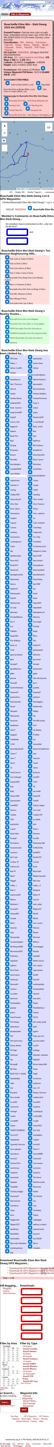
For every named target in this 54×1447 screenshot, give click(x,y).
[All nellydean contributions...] (7, 960)
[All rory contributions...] (7, 1088)
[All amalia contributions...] (7, 393)
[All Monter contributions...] (30, 932)
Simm (19, 47)
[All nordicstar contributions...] (7, 979)
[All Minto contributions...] (7, 923)
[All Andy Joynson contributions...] (7, 407)
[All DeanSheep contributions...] (30, 579)
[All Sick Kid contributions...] (30, 1130)
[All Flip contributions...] (30, 640)
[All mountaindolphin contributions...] (7, 942)
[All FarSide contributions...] (30, 626)
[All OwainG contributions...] (30, 993)
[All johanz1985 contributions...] (7, 796)
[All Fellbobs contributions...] (7, 631)
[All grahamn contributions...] (30, 697)
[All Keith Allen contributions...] (7, 833)
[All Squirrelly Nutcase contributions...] (7, 1144)
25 (4, 1361)
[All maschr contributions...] (30, 899)
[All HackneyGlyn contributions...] (7, 701)
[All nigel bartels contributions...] (30, 970)
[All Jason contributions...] (7, 763)
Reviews (44, 1419)
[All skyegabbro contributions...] (30, 1135)
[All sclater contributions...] (7, 1116)
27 (13, 1361)
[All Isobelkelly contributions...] (7, 739)
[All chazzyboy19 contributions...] (7, 499)
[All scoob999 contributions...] (7, 1120)
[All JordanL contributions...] (7, 814)
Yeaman (8, 50)
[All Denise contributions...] (7, 584)
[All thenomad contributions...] (30, 1186)
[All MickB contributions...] (30, 913)
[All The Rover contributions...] (30, 1177)
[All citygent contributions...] (7, 518)
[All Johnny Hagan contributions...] (30, 805)
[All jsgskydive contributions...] (7, 824)
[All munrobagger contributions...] (30, 946)
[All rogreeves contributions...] (30, 1083)
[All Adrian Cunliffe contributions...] (7, 368)
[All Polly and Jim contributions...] (30, 1036)
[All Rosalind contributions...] (7, 1092)
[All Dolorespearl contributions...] (7, 593)
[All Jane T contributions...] (7, 758)
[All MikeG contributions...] (30, 918)
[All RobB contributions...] (30, 1073)
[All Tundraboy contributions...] (30, 1210)
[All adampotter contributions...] (30, 358)
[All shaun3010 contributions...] (30, 1125)
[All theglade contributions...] (7, 1182)
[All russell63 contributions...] (30, 1102)
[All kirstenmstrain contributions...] (7, 847)
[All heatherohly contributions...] (30, 706)
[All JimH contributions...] (30, 781)
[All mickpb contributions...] (7, 918)
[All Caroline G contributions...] (7, 485)
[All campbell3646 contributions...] (7, 469)
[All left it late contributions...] (7, 857)
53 (13, 1383)
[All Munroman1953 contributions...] (7, 951)
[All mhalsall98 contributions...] (7, 913)
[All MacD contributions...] (7, 876)
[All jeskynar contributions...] (30, 772)
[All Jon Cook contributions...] (30, 810)
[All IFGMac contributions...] (30, 734)
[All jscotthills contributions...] (30, 819)
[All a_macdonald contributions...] (30, 422)
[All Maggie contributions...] (7, 880)
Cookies (34, 1421)
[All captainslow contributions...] (7, 480)
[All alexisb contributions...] (7, 389)
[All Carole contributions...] (30, 480)
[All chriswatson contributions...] (7, 513)
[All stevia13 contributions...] (7, 1158)
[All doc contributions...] (30, 588)
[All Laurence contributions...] (7, 852)
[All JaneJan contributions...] (30, 758)
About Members (9, 1293)
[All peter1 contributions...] (7, 1012)
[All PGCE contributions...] (30, 1017)
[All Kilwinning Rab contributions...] (30, 843)
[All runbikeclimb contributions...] (30, 1097)
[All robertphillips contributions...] (7, 1078)
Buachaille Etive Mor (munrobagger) (23, 319)
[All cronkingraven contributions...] (7, 541)
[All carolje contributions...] (30, 485)
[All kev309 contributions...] (30, 838)
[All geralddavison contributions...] (7, 668)
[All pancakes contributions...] (30, 998)
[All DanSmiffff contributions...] (30, 555)
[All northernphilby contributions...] (30, 984)
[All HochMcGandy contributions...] (30, 720)
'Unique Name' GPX (31, 1300)
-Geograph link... (36, 110)
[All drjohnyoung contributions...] (7, 603)
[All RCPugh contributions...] (7, 1050)
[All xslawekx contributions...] (30, 1248)
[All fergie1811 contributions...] (7, 635)
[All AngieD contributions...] (7, 417)
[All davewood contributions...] (7, 570)
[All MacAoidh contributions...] (30, 871)
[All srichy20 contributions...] (30, 1144)
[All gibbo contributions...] (7, 673)
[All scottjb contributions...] (30, 1120)
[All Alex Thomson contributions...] (7, 384)
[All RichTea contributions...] (7, 1069)
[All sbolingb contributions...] (7, 1111)
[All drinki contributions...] (30, 598)
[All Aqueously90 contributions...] (30, 417)
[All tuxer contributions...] (7, 1215)
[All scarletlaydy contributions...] (30, 1111)
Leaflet (22, 189)
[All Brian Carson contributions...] (30, 459)
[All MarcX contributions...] (7, 890)
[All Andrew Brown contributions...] (7, 398)
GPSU (25, 1309)
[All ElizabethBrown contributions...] (7, 617)
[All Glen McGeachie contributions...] (30, 678)
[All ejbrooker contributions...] (7, 612)
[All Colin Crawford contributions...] (30, 522)
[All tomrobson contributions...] (7, 1205)
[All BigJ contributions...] (7, 440)
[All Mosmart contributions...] (30, 937)
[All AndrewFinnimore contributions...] (30, 398)
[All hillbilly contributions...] (30, 711)
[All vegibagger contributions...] (30, 1219)
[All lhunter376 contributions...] (30, 857)
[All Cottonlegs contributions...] (30, 527)
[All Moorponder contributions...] (7, 937)
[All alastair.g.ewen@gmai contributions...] (30, 372)
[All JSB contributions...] (7, 819)
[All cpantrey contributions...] (7, 532)
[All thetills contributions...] (30, 1191)
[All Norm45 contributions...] (30, 979)
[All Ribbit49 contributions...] (30, 1059)
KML (24, 1318)
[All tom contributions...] (30, 1201)
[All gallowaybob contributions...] (30, 650)
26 (8, 1361)
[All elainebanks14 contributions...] (30, 612)
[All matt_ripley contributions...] (30, 904)
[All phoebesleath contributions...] (7, 1031)
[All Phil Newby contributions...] (7, 1022)
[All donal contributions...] (30, 593)
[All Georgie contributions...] (30, 664)
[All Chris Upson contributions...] (7, 508)
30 (4, 1367)
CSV (24, 1336)
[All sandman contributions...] (30, 1106)
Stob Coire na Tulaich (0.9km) (21, 259)
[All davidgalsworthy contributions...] (7, 574)
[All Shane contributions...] (7, 1125)
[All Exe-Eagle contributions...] (30, 621)
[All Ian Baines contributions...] (30, 730)
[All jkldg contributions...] (7, 791)
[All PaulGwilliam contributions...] (7, 1003)
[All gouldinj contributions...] (30, 687)
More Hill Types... (26, 1383)
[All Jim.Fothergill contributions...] (7, 777)
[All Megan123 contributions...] (30, 909)
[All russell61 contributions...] (7, 1102)
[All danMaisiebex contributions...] (7, 555)
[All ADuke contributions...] (30, 368)
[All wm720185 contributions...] (30, 1238)
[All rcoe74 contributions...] (30, 1045)
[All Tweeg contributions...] (30, 1215)
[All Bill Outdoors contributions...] (30, 445)
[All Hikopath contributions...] (7, 711)
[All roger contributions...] (7, 1083)
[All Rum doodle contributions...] (7, 1097)
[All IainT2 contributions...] (7, 730)
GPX (24, 1292)
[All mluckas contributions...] (7, 927)
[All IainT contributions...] (30, 725)
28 (17, 1361)
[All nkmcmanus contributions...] (7, 975)
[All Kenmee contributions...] (30, 833)
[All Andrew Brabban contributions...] (30, 393)
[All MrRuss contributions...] (30, 942)
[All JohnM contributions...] (30, 800)
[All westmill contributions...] (30, 1234)
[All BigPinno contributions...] (30, 440)
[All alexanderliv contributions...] (30, 384)
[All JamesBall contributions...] (30, 744)
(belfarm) (13, 343)
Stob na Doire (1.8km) (18, 264)
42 (8, 1375)
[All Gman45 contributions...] (7, 683)
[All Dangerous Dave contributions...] (30, 551)
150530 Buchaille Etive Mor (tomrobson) (25, 329)
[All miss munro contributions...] (30, 923)
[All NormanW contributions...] (7, 984)
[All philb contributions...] (30, 1026)
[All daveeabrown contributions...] (30, 565)
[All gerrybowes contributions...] (30, 668)
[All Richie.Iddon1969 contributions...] (30, 1064)
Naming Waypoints (27, 1397)
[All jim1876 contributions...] (30, 777)
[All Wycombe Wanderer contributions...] (7, 1243)
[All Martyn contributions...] (7, 899)
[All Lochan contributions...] (30, 862)
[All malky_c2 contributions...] (30, 885)
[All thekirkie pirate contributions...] (30, 1182)
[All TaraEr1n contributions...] (30, 1172)
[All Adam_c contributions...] (7, 363)
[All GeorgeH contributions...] (7, 664)
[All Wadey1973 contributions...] (7, 1224)
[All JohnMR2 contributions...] (7, 805)
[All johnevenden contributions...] (7, 800)
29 (7, 1363)
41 (4, 1375)
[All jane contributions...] (30, 753)
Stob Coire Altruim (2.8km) (20, 268)
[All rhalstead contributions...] (7, 1055)
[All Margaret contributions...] (30, 890)
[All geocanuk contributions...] (30, 659)
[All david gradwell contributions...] (30, 570)
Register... (14, 232)
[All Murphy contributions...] (30, 951)
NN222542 (23, 52)
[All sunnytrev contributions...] (30, 1168)
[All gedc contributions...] (7, 659)
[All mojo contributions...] (7, 932)
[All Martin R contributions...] (30, 894)
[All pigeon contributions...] (30, 1031)
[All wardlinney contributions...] (7, 1229)
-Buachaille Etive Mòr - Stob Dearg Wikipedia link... (29, 101)
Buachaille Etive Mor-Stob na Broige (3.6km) (27, 289)
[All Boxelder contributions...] (7, 459)
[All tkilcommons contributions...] (7, 1201)
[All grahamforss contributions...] (7, 697)
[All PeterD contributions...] (30, 1012)
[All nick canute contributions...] (30, 965)
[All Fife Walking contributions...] (7, 640)
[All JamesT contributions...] (7, 753)
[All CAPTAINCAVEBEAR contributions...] (30, 473)
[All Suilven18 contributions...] (30, 1158)
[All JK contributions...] (30, 786)
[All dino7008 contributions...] (30, 584)
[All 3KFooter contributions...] (7, 358)
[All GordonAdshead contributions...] (7, 687)
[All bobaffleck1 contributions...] (30, 450)
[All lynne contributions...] (30, 866)
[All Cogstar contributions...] (7, 522)
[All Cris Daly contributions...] (30, 537)
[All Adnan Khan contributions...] (30, 363)
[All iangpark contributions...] (7, 734)
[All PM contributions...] (7, 1036)
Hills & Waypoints (20, 14)
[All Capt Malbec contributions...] (7, 473)
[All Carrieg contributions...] (7, 490)
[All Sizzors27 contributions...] (7, 1135)
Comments (36, 1444)
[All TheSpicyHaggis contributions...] (7, 1191)
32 (13, 1367)
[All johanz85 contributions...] (30, 796)
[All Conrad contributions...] (7, 527)
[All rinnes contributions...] (30, 1069)
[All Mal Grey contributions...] (30, 880)
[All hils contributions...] (30, 716)
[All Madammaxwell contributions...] (30, 876)
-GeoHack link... (15, 105)
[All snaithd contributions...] (30, 1139)
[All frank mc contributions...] (7, 645)
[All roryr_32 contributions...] (30, 1088)
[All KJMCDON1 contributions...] (30, 847)
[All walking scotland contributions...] (30, 1224)
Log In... (13, 241)
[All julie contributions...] (30, 824)
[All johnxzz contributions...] (7, 810)
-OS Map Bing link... (36, 105)
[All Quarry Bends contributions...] (7, 1045)
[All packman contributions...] (7, 998)
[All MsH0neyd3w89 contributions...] (7, 946)
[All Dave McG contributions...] (7, 560)
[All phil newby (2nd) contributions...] (30, 1022)
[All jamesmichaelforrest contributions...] (30, 748)
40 (17, 1373)
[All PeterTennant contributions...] (7, 1017)
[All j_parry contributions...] (7, 829)
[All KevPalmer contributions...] (7, 843)
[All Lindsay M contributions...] (7, 862)
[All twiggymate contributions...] (7, 1219)
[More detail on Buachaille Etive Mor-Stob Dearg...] (30, 209)
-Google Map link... (16, 110)
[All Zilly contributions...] (7, 1252)
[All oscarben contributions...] (7, 993)
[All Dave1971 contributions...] (7, 565)
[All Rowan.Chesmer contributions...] (30, 1092)
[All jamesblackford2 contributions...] (7, 748)
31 (8, 1367)
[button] (28, 154)
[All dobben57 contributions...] (7, 588)
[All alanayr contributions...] (7, 372)
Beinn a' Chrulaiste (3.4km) (20, 285)
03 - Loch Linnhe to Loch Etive (29, 57)
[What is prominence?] (43, 69)
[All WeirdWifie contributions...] (7, 1234)
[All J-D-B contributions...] (7, 744)
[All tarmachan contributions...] (7, 1177)
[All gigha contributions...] (30, 673)
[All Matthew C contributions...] (7, 904)
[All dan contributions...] (7, 551)
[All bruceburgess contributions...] (7, 464)
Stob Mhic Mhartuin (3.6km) (20, 294)
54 (17, 1383)
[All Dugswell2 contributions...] (30, 603)
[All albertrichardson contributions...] (30, 379)
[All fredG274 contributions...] (30, 645)
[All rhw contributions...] (7, 1059)
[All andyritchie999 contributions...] (7, 412)
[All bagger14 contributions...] (7, 426)
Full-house (41, 42)
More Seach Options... (8, 1406)
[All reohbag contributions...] (30, 1050)
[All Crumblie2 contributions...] (30, 541)
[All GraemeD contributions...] (30, 692)
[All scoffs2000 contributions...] (30, 1116)
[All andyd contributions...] (30, 407)
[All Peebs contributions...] (30, 1003)
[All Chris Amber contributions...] (30, 499)
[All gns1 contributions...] (30, 683)
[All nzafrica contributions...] (7, 989)
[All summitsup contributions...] (7, 1168)
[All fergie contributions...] (30, 631)
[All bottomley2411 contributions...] (30, 454)
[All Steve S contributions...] (30, 1149)
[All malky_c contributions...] (7, 885)
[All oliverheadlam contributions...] (30, 989)
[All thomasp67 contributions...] (7, 1196)
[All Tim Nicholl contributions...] (30, 1196)
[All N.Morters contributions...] (7, 956)
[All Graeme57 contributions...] (7, 692)
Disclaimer (28, 1406)
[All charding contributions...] (30, 494)
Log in (49, 202)
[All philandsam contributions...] (7, 1026)
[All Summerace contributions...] (30, 1163)
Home (5, 14)
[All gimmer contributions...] (7, 678)
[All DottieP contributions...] (7, 598)
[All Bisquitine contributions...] (7, 450)
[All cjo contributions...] (30, 518)
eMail (41, 1421)
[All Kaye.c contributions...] (30, 829)
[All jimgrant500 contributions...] (7, 781)
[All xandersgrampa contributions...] (7, 1248)
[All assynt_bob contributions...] (7, 422)
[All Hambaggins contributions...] (30, 701)
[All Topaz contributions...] (7, 1210)
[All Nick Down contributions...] (7, 970)
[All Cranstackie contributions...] (7, 537)
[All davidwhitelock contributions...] (30, 574)
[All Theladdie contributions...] (7, 1186)
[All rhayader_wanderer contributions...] (30, 1055)
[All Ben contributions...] (30, 431)
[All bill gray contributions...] (7, 445)
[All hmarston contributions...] (7, 720)
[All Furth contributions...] (7, 650)
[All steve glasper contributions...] (7, 1149)
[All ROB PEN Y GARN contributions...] (7, 1073)
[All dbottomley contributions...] (7, 579)
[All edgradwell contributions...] (30, 607)
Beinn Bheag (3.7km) (17, 299)
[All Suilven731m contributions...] (7, 1163)
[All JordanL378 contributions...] (30, 814)
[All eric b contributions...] (7, 621)
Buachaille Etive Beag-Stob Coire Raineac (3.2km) (24, 279)
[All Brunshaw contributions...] (30, 464)
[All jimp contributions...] (7, 786)
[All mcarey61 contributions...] (7, 909)
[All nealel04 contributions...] (30, 956)
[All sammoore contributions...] (7, 1106)
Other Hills (47, 1444)
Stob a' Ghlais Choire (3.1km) (21, 273)
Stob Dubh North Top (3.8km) (21, 303)
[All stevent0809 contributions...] (30, 1153)
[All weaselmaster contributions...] (30, 1229)
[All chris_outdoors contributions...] (30, 513)
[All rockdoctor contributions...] (30, 1078)
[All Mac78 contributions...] (7, 871)
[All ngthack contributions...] (7, 965)
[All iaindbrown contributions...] (7, 725)
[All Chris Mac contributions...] (7, 504)
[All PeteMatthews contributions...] (30, 1007)
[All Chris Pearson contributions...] (30, 504)
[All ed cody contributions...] (7, 607)
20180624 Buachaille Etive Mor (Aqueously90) (27, 333)
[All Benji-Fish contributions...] (7, 436)
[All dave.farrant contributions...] (30, 560)
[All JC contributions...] (7, 767)
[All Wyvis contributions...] (30, 1243)
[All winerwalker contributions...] (7, 1238)
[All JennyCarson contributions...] (7, 772)
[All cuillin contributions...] (7, 546)
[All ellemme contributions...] (30, 617)
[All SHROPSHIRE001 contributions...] (7, 1130)
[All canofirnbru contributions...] (30, 469)
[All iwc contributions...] (30, 739)
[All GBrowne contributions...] (30, 654)
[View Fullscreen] (4, 148)
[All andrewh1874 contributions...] (7, 403)
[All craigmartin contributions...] (30, 532)
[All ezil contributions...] (7, 626)
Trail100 (28, 47)
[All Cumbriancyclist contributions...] (30, 546)
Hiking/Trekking (22, 1421)
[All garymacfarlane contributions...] (7, 654)
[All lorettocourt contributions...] (7, 866)
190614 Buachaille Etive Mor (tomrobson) (26, 338)
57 (15, 1386)
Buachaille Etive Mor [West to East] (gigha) (26, 324)
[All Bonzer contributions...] (7, 454)
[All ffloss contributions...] (30, 635)
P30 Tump (40, 47)
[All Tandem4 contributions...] (7, 1172)
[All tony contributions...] (30, 1205)
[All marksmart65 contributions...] (7, 894)
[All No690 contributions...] (30, 975)
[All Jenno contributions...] (30, 767)
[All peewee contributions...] (7, 1007)
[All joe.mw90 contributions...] (30, 791)
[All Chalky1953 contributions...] (7, 494)
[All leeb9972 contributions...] (30, 852)
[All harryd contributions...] (7, 706)
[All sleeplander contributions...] (7, 1139)
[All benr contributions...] (30, 436)
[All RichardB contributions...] (7, 1064)
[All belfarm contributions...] (7, 431)
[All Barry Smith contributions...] (30, 426)
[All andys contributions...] (30, 412)
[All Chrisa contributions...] (30, 508)
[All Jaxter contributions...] (30, 763)
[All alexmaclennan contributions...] (30, 389)
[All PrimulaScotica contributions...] (7, 1040)
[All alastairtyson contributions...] (7, 379)
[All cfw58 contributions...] (30, 490)
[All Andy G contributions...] (30, 403)
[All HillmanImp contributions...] (7, 716)
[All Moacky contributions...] (30, 927)
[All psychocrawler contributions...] (30, 1040)
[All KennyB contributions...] (7, 838)
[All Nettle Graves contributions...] (30, 960)
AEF (24, 1327)
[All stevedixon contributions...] (7, 1153)
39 (13, 1373)
